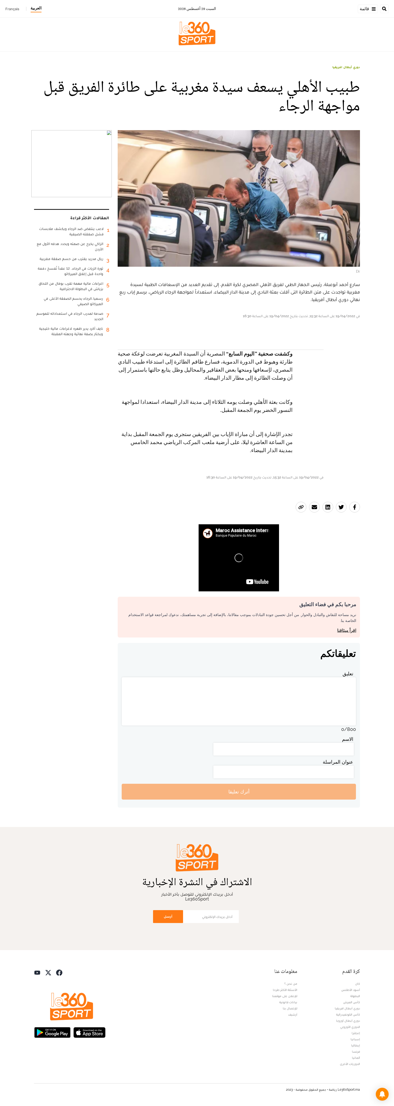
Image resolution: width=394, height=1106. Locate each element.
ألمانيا (356, 1058)
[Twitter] (48, 972)
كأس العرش (351, 1002)
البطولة (355, 996)
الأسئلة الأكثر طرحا (285, 990)
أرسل (168, 916)
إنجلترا (356, 1033)
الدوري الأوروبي (350, 1027)
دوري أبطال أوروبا (348, 1021)
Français (12, 9)
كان (357, 984)
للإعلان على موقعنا (284, 996)
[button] (382, 1094)
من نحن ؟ (290, 984)
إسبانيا (355, 1039)
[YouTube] (37, 972)
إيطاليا (355, 1045)
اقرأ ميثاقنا (346, 630)
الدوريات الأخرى (350, 1064)
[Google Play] (52, 1032)
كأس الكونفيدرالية (348, 1014)
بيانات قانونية (288, 1002)
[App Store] (89, 1032)
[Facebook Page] (59, 972)
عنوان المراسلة (338, 762)
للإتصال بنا (290, 1008)
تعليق (348, 673)
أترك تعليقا (239, 791)
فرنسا (356, 1051)
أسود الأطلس (350, 990)
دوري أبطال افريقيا (346, 67)
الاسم (347, 739)
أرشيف (292, 1014)
